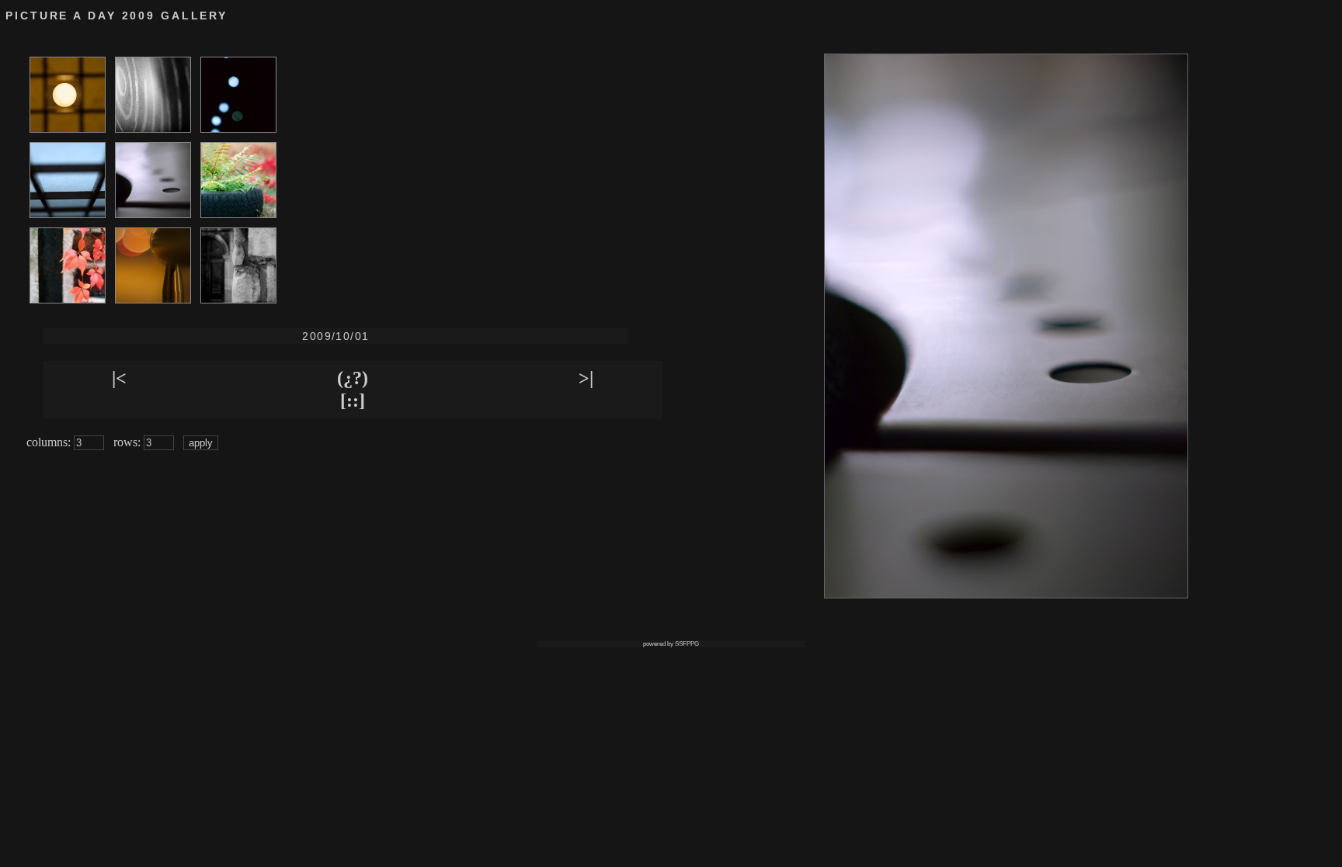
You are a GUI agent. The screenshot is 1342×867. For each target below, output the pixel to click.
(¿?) (352, 378)
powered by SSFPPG (671, 643)
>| (586, 378)
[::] (352, 400)
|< (119, 378)
